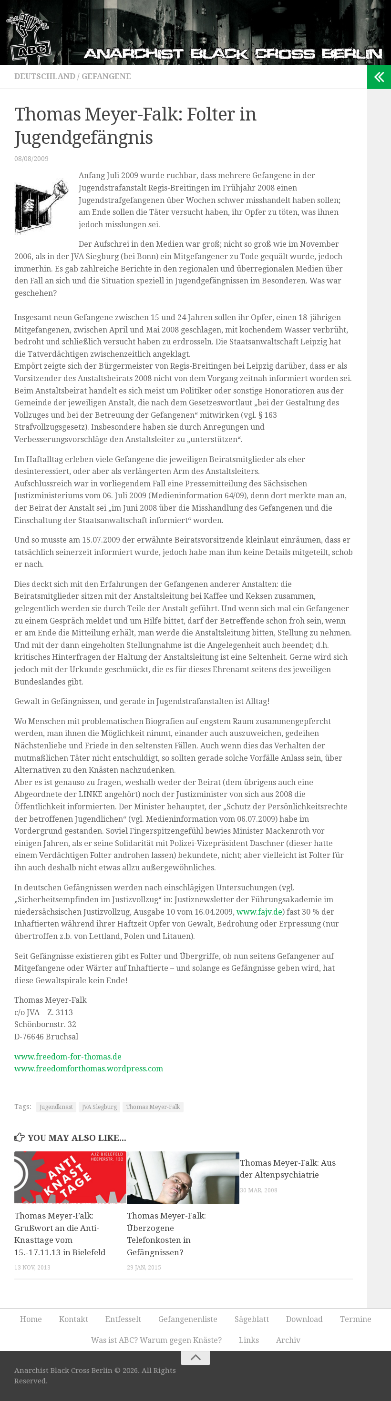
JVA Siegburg (99, 1107)
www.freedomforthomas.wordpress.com (88, 1068)
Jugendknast (56, 1107)
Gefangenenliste (187, 1319)
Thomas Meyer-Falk (153, 1107)
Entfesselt (123, 1319)
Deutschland (44, 76)
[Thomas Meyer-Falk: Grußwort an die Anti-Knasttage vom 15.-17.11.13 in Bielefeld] (70, 1177)
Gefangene (106, 76)
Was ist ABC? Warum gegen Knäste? (156, 1340)
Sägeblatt (252, 1319)
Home (31, 1319)
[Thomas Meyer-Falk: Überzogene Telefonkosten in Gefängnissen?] (183, 1177)
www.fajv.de (259, 912)
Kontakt (73, 1319)
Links (249, 1340)
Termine (355, 1319)
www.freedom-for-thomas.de (68, 1056)
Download (304, 1319)
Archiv (288, 1340)
